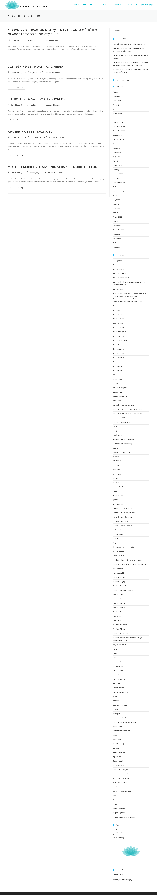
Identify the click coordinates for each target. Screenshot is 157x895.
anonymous (117, 379)
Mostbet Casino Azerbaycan (123, 590)
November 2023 (119, 131)
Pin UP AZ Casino (119, 662)
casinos (116, 457)
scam (115, 696)
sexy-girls (116, 714)
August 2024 (118, 92)
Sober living (117, 726)
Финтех (115, 804)
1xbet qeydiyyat (118, 357)
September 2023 (119, 139)
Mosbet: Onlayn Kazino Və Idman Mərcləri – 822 (130, 560)
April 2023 (117, 161)
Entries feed (117, 832)
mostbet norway (119, 607)
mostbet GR (117, 599)
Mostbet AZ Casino (52, 40)
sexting (116, 709)
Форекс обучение (119, 813)
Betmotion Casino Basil (121, 422)
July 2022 (116, 200)
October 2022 (118, 187)
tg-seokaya (117, 757)
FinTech (115, 491)
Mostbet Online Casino (121, 612)
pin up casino (118, 666)
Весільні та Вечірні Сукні (122, 791)
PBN (114, 658)
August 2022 (118, 195)
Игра (115, 800)
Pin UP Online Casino (120, 679)
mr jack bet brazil (119, 645)
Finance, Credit (118, 487)
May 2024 (116, 105)
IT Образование (118, 534)
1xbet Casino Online (120, 340)
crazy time (117, 474)
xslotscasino (118, 787)
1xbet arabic (117, 314)
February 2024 (118, 118)
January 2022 (118, 221)
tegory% (116, 748)
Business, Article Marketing (122, 444)
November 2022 (119, 182)
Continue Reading (17, 55)
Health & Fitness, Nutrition (122, 508)
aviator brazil (118, 392)
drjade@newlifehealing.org (122, 880)
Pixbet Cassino (118, 688)
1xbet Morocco (118, 353)
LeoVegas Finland (119, 556)
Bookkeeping (118, 435)
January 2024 (118, 122)
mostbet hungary (119, 603)
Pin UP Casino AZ (119, 670)
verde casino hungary (120, 770)
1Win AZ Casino (118, 269)
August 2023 (118, 144)
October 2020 (118, 243)
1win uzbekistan (118, 289)
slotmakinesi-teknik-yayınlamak (124, 722)
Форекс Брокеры (119, 808)
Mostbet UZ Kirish (119, 629)
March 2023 (117, 165)
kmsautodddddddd (120, 551)
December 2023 (119, 126)
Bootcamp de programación (123, 439)
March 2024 (117, 114)
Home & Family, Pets (120, 521)
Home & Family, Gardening (122, 517)
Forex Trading (118, 495)
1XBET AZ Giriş (118, 323)
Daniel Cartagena (18, 40)
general (115, 500)
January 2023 (118, 174)
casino (115, 448)
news (115, 649)
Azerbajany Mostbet (120, 396)
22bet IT (116, 375)
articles (115, 383)
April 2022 (117, 213)
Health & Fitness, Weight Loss (124, 513)
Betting (115, 426)
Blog (115, 431)
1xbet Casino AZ (119, 336)
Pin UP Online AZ (118, 675)
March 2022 (117, 217)
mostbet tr (117, 616)
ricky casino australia (120, 692)
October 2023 (118, 135)
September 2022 (119, 191)
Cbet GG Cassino (119, 461)
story (115, 735)
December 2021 (118, 226)
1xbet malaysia (118, 349)
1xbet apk (116, 310)
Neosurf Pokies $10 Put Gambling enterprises (129, 44)
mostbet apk (118, 569)
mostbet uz (117, 620)
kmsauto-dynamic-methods (123, 547)
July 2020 (116, 247)
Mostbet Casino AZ (120, 586)
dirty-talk (116, 482)
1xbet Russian (118, 366)
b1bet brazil (117, 401)
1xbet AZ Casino (119, 319)
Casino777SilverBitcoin (121, 452)
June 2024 (117, 101)
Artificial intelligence (120, 388)
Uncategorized (118, 765)
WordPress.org (118, 838)
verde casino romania (121, 778)
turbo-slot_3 (118, 761)
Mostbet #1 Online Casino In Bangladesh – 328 (129, 564)
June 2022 (117, 204)
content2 (116, 470)
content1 (116, 465)
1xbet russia (117, 362)
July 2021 (116, 234)
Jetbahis (116, 538)
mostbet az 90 (118, 573)
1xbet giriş (116, 345)
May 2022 (116, 208)
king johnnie (117, 543)
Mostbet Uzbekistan (120, 633)
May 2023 (116, 157)
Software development (121, 731)
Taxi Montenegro (119, 744)
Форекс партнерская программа (124, 817)
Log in (115, 829)
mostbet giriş (118, 594)
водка (115, 795)
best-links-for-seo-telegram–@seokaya (127, 409)
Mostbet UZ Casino (120, 625)
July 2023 (116, 148)
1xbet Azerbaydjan (119, 332)
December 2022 (119, 178)
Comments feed (119, 835)
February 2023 (118, 170)
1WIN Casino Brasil (119, 273)
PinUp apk (116, 683)
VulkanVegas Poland (120, 782)
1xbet (115, 306)
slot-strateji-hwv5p (120, 718)
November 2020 (119, 239)
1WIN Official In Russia (121, 278)
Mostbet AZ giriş (119, 582)
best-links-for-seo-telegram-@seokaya (127, 413)
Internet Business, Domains (123, 526)
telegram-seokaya (119, 752)
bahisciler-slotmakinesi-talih (123, 405)
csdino (115, 478)
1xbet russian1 (118, 370)
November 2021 (118, 230)
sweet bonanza (118, 739)
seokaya (116, 701)
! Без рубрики (117, 261)
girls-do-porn (118, 504)
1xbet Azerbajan (118, 327)
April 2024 (117, 109)
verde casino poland (120, 774)
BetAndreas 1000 (119, 418)
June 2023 (117, 152)
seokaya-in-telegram (120, 705)
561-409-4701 (118, 874)
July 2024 (116, 96)
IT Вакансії (117, 530)
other (115, 653)
